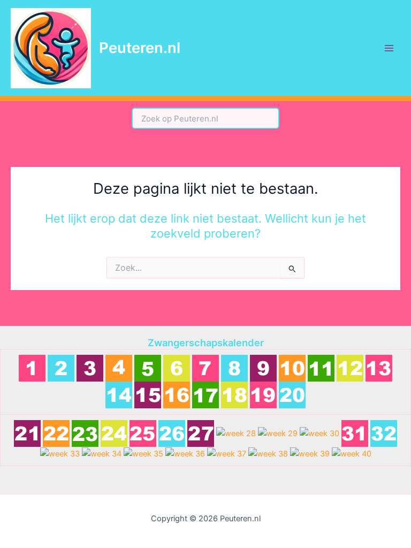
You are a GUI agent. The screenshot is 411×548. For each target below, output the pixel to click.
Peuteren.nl (139, 48)
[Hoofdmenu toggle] (389, 48)
